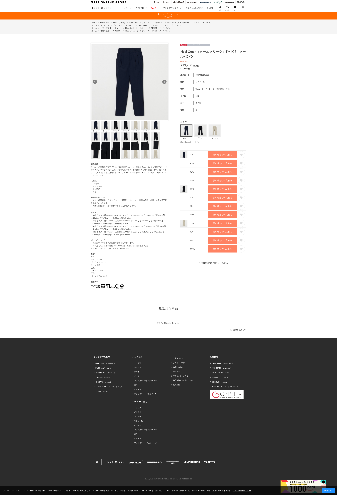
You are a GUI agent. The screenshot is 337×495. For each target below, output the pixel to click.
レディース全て (139, 401)
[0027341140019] (126, 125)
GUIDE (210, 8)
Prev (95, 82)
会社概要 (176, 371)
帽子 (136, 385)
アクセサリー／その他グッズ (145, 394)
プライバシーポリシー (181, 376)
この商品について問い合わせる (213, 262)
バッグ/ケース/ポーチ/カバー (145, 381)
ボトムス (137, 367)
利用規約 (176, 385)
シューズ (137, 389)
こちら (114, 248)
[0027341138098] (96, 125)
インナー (137, 376)
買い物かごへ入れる (222, 154)
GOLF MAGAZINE (194, 8)
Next (164, 82)
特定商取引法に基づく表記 (183, 380)
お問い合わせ (178, 367)
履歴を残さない (239, 330)
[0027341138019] (116, 125)
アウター (137, 372)
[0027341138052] (136, 125)
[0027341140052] (146, 125)
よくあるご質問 (179, 363)
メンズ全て (137, 357)
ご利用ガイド (178, 358)
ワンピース (138, 421)
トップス (137, 363)
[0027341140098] (106, 125)
